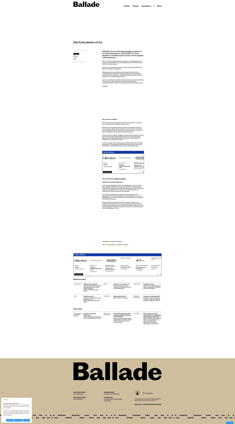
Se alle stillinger (107, 172)
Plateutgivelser (119, 244)
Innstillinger (230, 422)
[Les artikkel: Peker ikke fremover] (147, 287)
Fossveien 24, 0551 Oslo (112, 394)
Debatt (104, 244)
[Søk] (154, 6)
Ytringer (135, 6)
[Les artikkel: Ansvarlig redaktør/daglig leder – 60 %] (125, 162)
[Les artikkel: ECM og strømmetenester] (87, 287)
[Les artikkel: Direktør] (110, 162)
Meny (159, 6)
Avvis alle (26, 420)
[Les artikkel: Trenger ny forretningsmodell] (147, 299)
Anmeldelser (146, 6)
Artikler (126, 6)
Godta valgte (18, 420)
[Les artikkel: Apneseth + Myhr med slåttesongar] (87, 317)
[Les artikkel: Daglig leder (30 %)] (127, 264)
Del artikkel (76, 53)
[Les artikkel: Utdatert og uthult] (87, 299)
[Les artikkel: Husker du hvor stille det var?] (117, 287)
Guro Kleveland (78, 394)
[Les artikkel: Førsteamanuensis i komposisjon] (142, 264)
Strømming (125, 244)
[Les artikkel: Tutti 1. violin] (157, 264)
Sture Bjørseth (78, 399)
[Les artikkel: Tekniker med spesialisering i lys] (140, 162)
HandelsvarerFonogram (110, 244)
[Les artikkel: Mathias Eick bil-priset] (117, 299)
